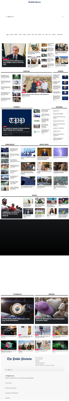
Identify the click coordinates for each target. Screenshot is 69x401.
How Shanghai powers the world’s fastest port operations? (14, 171)
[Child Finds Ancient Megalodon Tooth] (43, 345)
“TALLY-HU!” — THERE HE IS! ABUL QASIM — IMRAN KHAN (56, 82)
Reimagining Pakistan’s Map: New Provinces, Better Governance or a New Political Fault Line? (56, 97)
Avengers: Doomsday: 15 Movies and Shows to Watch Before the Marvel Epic (41, 233)
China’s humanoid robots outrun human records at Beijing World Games (14, 149)
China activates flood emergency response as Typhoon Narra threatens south (15, 160)
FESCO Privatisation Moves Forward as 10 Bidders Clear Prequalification (44, 126)
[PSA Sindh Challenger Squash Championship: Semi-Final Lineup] (28, 201)
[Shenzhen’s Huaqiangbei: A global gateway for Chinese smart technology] (5, 188)
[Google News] (9, 16)
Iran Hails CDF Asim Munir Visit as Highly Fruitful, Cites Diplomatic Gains (61, 52)
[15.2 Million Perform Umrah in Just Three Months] (44, 166)
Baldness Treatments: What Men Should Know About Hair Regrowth (60, 278)
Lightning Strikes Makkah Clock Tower (60, 157)
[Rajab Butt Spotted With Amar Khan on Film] (12, 231)
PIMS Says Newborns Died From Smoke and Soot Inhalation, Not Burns (8, 278)
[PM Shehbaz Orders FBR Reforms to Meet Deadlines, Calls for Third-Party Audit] (44, 49)
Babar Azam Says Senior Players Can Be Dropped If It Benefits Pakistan (40, 205)
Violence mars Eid (56, 110)
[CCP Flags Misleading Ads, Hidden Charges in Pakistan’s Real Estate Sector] (37, 132)
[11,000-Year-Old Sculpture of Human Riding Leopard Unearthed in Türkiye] (51, 310)
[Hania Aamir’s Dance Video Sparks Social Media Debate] (56, 231)
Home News (7, 398)
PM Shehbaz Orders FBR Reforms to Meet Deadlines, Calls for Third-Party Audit (13, 62)
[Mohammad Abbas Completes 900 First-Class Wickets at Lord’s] (40, 211)
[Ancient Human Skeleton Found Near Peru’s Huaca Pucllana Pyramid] (60, 330)
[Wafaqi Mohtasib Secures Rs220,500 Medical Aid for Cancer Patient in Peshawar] (17, 76)
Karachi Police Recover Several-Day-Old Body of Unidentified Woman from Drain (6, 99)
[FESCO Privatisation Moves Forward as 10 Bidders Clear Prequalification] (37, 126)
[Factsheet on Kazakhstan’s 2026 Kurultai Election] (28, 152)
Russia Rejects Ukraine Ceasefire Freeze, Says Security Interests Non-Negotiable (27, 172)
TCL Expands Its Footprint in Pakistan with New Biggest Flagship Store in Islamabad (16, 129)
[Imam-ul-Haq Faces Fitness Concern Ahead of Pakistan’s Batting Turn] (52, 201)
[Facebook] (6, 16)
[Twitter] (7, 16)
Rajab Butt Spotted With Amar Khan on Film (11, 234)
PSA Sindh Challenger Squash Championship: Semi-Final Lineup (27, 205)
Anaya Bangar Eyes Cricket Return (51, 215)
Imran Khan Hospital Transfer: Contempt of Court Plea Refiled (60, 65)
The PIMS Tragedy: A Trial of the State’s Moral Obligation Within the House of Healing (56, 76)
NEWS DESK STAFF (6, 134)
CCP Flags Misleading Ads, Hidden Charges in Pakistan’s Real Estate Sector (45, 131)
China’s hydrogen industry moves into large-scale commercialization (14, 182)
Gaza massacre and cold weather (58, 128)
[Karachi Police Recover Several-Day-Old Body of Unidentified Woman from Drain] (17, 99)
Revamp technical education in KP (58, 120)
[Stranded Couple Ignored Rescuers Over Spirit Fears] (60, 345)
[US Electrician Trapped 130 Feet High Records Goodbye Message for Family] (43, 330)
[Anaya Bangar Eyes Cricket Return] (52, 211)
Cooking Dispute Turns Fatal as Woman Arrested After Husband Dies (60, 172)
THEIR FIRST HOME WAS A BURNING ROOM (57, 92)
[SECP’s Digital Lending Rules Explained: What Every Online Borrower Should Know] (37, 121)
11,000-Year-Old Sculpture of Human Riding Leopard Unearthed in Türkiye (50, 319)
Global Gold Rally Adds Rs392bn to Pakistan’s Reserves (51, 44)
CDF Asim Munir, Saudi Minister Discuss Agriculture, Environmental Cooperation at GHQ (34, 52)
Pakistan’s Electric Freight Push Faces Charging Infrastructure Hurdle (45, 110)
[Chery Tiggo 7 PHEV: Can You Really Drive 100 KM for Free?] (9, 330)
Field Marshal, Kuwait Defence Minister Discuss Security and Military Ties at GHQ (33, 65)
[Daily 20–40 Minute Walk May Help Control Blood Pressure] (43, 268)
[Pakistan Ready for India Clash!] (63, 201)
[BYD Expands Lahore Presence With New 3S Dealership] (26, 345)
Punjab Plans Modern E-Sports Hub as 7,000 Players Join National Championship (6, 93)
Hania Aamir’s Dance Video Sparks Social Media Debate (56, 234)
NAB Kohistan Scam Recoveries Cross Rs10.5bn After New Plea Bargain (6, 82)
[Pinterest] (11, 16)
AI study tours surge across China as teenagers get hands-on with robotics (15, 166)
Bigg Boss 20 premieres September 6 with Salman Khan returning (26, 234)
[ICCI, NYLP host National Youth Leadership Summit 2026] (37, 116)
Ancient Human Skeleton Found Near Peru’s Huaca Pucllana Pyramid (59, 337)
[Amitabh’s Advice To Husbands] (12, 246)
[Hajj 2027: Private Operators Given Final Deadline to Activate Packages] (44, 60)
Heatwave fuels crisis (56, 131)
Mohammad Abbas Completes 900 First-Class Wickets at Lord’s (39, 215)
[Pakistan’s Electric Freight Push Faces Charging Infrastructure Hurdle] (44, 55)
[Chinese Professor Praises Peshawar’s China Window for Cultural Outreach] (37, 83)
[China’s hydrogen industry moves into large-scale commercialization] (5, 183)
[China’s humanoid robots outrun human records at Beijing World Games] (5, 150)
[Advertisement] (34, 18)
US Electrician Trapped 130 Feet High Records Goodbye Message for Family (42, 337)
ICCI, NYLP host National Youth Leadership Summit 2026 (45, 115)
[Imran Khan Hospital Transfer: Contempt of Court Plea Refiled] (61, 60)
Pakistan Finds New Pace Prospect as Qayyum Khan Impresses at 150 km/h (63, 215)
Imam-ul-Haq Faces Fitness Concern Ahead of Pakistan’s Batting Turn (51, 205)
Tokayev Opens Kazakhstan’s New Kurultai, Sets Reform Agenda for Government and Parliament (43, 158)
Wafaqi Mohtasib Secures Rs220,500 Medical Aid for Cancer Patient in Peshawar (5, 76)
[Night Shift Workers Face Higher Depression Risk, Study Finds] (26, 268)
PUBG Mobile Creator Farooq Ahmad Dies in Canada (27, 215)
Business (4, 126)
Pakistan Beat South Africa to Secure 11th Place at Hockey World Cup (10, 213)
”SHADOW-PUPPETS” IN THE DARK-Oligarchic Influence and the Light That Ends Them (57, 87)
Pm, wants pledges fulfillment (58, 113)
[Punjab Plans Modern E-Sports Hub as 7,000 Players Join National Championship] (17, 94)
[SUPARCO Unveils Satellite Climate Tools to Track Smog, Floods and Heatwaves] (17, 310)
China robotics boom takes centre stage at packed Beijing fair (15, 155)
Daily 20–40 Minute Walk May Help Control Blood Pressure (42, 278)
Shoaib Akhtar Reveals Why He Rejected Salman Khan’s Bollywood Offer (42, 249)
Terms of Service (8, 383)
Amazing (37, 349)
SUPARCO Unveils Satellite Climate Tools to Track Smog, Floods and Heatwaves (15, 319)
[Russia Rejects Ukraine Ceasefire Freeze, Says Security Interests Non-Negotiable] (28, 166)
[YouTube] (8, 16)
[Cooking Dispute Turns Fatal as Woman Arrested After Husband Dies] (60, 166)
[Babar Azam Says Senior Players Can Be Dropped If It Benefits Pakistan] (40, 201)
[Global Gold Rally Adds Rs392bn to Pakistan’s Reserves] (44, 45)
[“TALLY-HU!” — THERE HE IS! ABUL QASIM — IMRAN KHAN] (65, 83)
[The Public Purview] (34, 17)
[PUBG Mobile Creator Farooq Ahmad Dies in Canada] (28, 211)
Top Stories (5, 59)
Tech (2, 349)
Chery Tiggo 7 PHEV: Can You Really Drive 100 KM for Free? (8, 337)
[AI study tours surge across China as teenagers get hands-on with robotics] (5, 166)
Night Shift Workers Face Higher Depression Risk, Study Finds (24, 278)
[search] (62, 17)
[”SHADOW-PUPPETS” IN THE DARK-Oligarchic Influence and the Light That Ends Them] (65, 88)
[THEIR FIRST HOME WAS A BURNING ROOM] (65, 93)
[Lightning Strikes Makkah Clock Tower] (60, 152)
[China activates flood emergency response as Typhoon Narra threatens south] (5, 161)
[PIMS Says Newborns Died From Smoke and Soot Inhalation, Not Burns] (44, 65)
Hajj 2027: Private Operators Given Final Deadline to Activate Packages (51, 60)
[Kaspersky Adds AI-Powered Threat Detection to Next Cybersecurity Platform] (9, 345)
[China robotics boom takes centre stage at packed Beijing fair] (5, 155)
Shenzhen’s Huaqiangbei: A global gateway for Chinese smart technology (14, 188)
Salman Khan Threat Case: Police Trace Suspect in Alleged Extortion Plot (26, 249)
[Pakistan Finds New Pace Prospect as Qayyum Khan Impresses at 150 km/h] (63, 211)
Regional (23, 92)
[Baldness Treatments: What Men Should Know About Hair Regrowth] (60, 268)
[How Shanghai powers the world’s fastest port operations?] (5, 172)
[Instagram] (12, 16)
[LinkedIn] (13, 16)
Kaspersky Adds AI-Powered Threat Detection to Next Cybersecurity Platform (9, 351)
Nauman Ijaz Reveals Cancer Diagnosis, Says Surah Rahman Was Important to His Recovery (56, 248)
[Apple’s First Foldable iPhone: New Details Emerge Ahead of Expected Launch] (26, 330)
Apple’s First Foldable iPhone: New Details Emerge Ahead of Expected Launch (25, 337)
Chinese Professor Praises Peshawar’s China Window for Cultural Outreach (35, 95)
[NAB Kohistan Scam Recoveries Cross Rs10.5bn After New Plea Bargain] (17, 82)
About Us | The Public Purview (10, 388)
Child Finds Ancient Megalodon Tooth (41, 350)
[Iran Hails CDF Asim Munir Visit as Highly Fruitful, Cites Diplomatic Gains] (61, 47)
